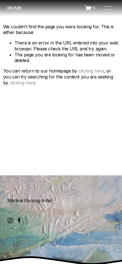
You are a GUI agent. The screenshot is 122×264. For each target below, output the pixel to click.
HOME (14, 8)
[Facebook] (19, 220)
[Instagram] (10, 220)
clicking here (91, 71)
